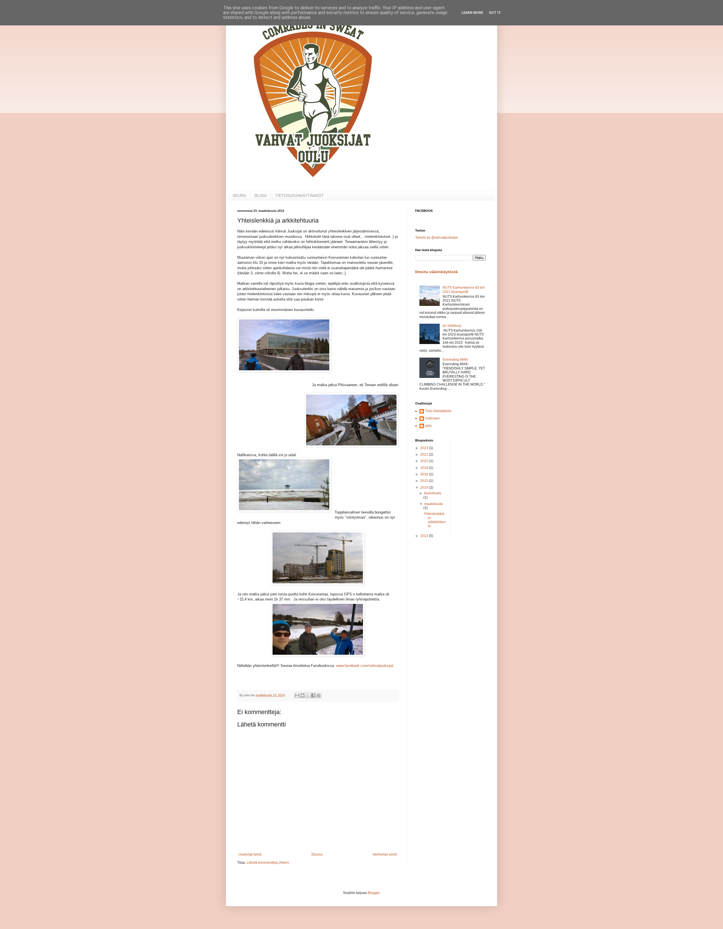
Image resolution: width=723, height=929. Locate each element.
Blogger (374, 893)
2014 (424, 487)
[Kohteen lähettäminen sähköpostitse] (297, 695)
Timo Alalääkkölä (438, 411)
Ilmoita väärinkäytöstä (436, 271)
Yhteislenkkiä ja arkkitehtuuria (435, 520)
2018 (424, 468)
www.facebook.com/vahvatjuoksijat (364, 665)
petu (428, 426)
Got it (495, 13)
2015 (424, 481)
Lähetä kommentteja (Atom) (268, 863)
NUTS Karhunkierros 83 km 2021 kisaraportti (464, 289)
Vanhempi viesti (385, 854)
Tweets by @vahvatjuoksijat (436, 238)
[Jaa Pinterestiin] (318, 695)
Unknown (432, 418)
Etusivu (317, 854)
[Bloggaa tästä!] (302, 695)
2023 (424, 448)
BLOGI (260, 195)
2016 (424, 474)
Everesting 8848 (455, 360)
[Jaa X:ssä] (308, 695)
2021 (424, 454)
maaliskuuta (433, 504)
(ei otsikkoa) (452, 326)
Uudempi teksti (250, 854)
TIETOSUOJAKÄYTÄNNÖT (299, 195)
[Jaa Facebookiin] (313, 695)
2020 (424, 461)
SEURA (239, 195)
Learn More (472, 13)
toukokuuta (432, 493)
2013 (424, 536)
